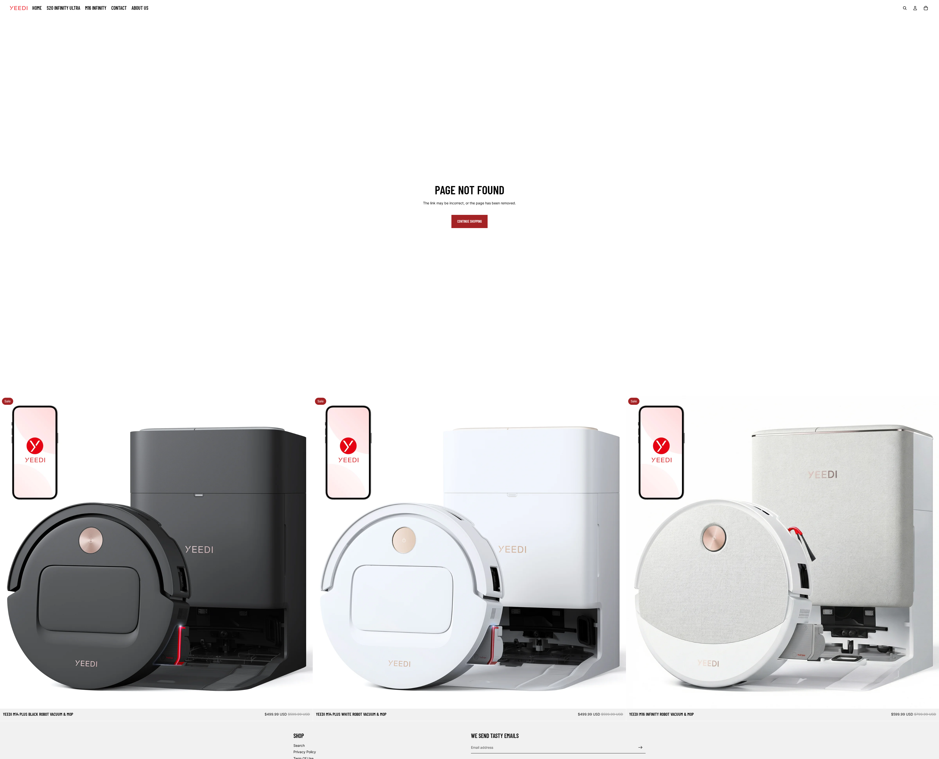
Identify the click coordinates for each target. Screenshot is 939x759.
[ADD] (305, 701)
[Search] (904, 8)
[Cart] (925, 8)
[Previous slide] (7, 552)
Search (299, 745)
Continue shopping (469, 221)
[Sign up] (640, 747)
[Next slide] (305, 552)
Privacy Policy (304, 752)
